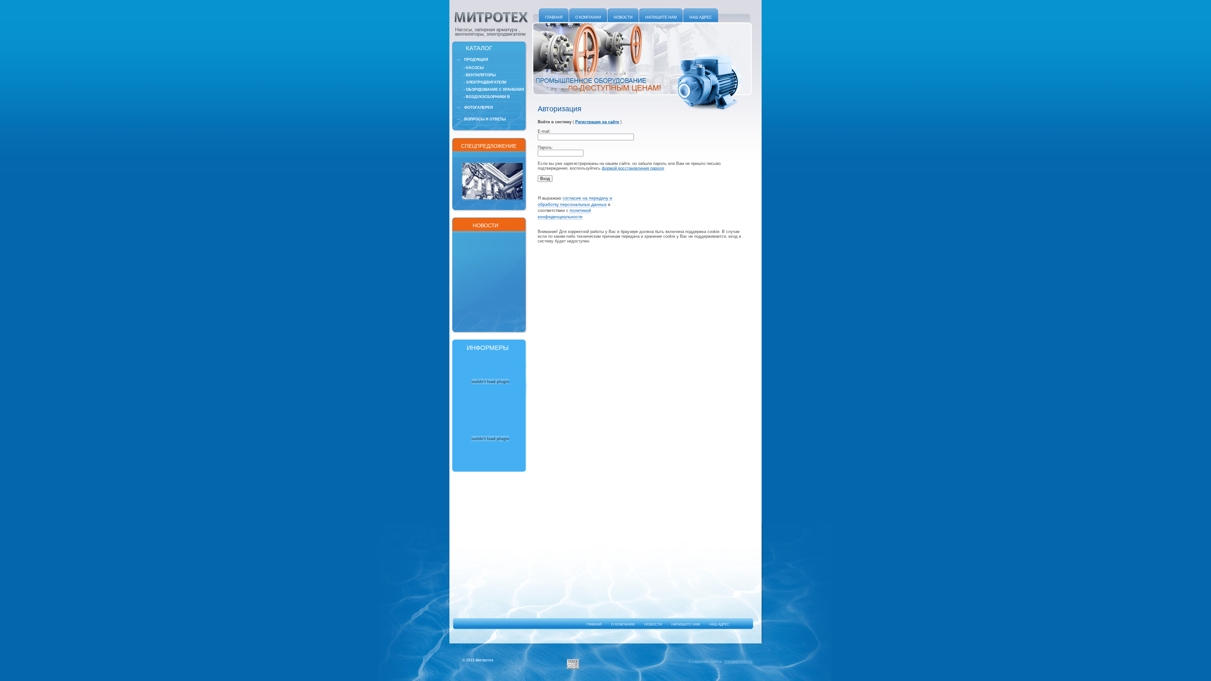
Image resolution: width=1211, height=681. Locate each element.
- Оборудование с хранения (494, 89)
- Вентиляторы (480, 75)
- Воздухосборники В (487, 97)
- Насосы (474, 68)
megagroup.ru (738, 661)
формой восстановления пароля (633, 168)
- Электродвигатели (485, 82)
